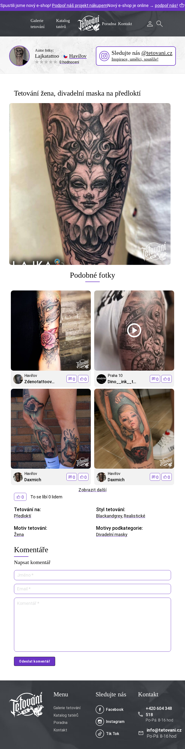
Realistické (134, 515)
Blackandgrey (109, 515)
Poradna (109, 23)
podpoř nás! (166, 5)
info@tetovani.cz (164, 730)
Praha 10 (115, 375)
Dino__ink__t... (122, 381)
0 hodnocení (69, 62)
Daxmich (32, 479)
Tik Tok (112, 733)
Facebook (114, 709)
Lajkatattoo (47, 56)
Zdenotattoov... (39, 381)
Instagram (115, 721)
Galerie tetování (66, 708)
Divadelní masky (111, 534)
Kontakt (125, 23)
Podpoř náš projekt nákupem (79, 5)
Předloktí (22, 515)
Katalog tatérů (65, 715)
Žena (19, 534)
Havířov (77, 56)
